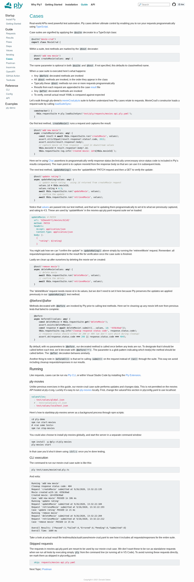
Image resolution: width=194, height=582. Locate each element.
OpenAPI (10, 71)
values (45, 207)
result (94, 87)
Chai (51, 160)
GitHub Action (13, 75)
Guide (84, 4)
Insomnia (10, 67)
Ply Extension (133, 375)
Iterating (10, 54)
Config (9, 93)
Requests (11, 33)
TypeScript (42, 26)
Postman (47, 569)
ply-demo (10, 107)
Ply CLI (72, 375)
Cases (9, 58)
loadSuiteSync (63, 104)
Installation (71, 4)
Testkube (10, 79)
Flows (9, 41)
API (93, 4)
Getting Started (53, 4)
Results (10, 37)
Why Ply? (36, 4)
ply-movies (86, 390)
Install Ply (11, 19)
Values (9, 50)
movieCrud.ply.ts (71, 100)
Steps (9, 46)
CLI (8, 89)
